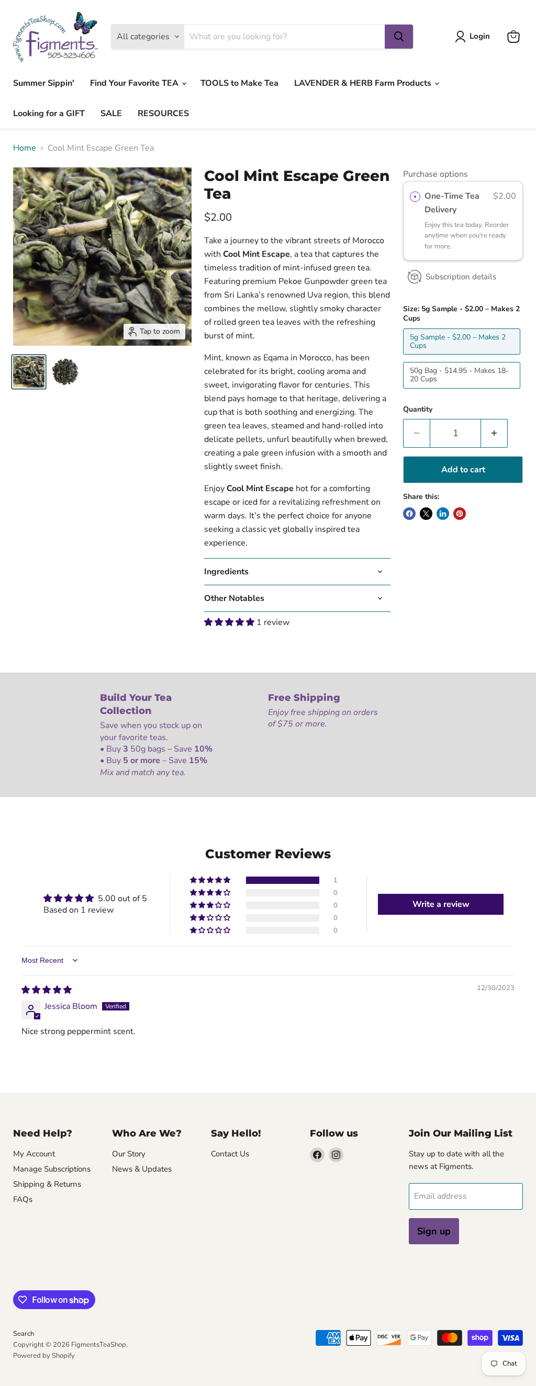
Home (24, 148)
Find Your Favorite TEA (135, 83)
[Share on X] (426, 513)
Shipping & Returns (47, 1184)
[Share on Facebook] (409, 513)
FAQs (22, 1199)
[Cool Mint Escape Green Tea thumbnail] (29, 372)
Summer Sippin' (43, 83)
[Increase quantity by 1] (494, 433)
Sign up (434, 1231)
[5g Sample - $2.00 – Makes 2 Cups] (463, 357)
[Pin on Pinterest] (459, 513)
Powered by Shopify (44, 1355)
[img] (46, 990)
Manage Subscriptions (52, 1169)
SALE (111, 113)
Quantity (417, 409)
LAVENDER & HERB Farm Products (363, 83)
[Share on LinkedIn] (443, 513)
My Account (34, 1154)
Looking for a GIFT (49, 113)
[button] (230, 622)
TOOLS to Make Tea (239, 83)
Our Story (129, 1154)
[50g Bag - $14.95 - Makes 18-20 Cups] (463, 391)
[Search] (399, 37)
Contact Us (230, 1154)
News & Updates (142, 1169)
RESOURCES (163, 113)
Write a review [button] (441, 904)
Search (23, 1333)
